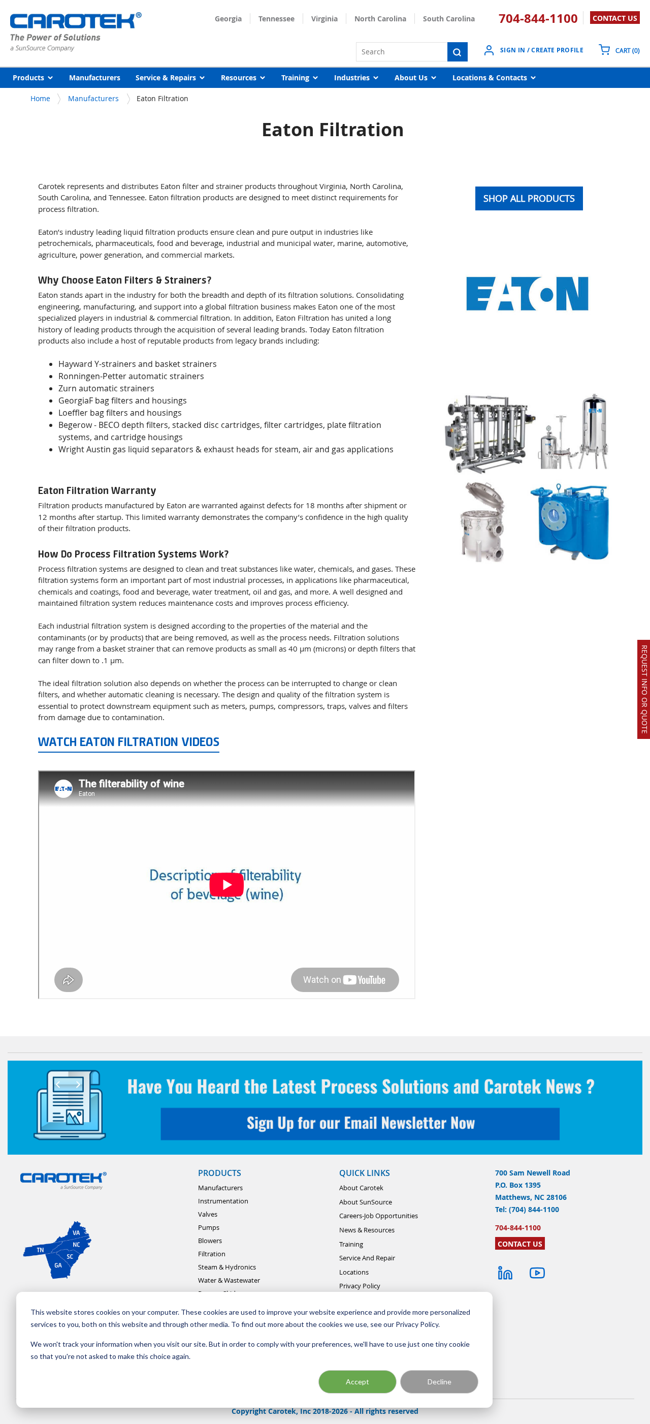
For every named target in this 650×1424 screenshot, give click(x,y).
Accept (357, 1381)
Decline (439, 1381)
